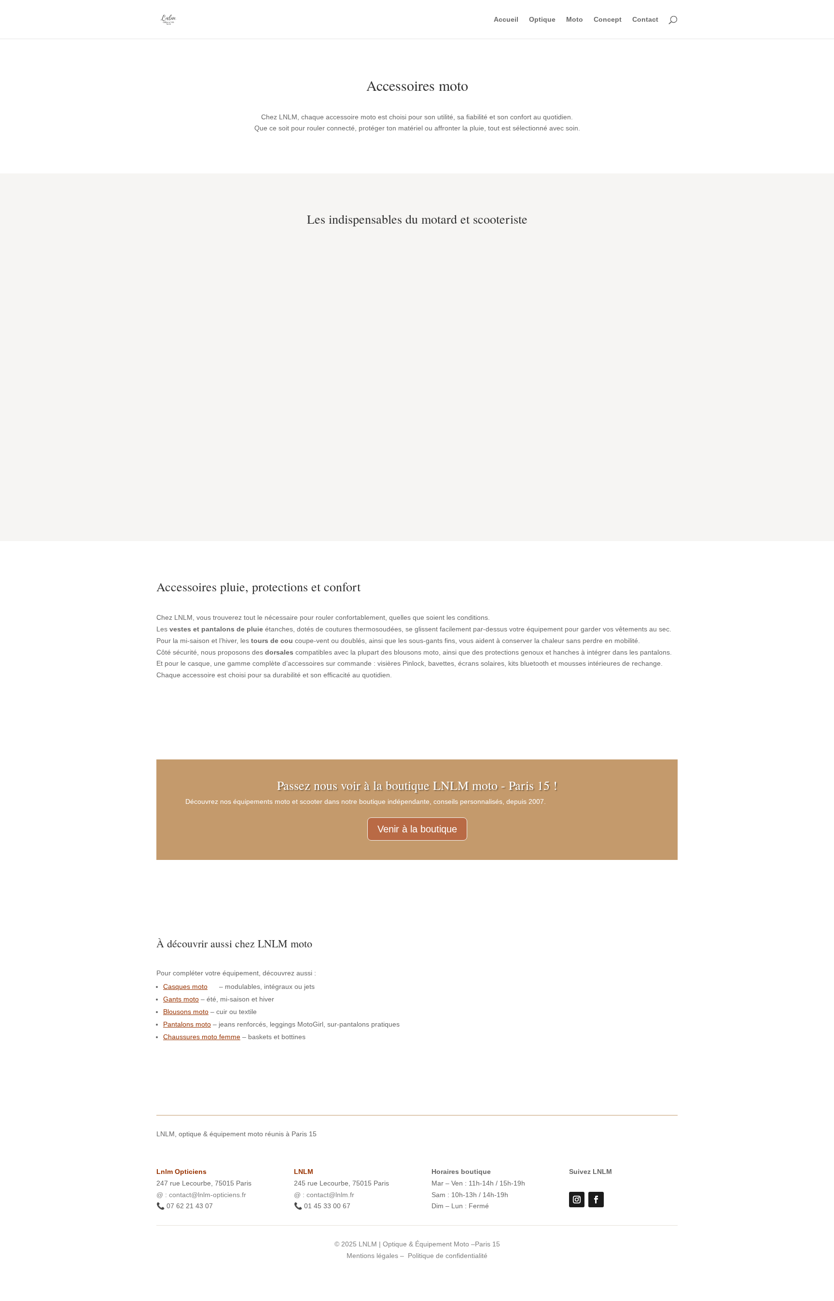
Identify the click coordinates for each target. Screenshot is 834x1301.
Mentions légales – (376, 1255)
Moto (574, 19)
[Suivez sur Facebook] (596, 1199)
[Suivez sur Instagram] (576, 1199)
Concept (608, 19)
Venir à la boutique (417, 829)
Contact (645, 19)
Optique (542, 19)
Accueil (506, 19)
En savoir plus (233, 477)
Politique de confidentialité (447, 1255)
